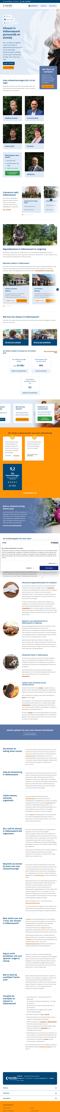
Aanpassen (29, 568)
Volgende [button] (51, 199)
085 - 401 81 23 (20, 1080)
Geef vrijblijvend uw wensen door (44, 270)
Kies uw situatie (8, 67)
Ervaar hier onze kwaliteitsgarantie (12, 525)
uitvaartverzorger (40, 875)
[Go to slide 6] (32, 214)
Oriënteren (6, 1093)
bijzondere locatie (30, 756)
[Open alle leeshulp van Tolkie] (16, 22)
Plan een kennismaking (45, 418)
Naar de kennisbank (30, 734)
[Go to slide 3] (26, 214)
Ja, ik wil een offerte (22, 419)
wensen (32, 814)
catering (43, 927)
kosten (54, 842)
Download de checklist (45, 1046)
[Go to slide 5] (30, 214)
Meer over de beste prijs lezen (50, 352)
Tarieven (5, 1088)
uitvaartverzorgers (30, 798)
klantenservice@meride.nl (32, 903)
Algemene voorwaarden (8, 1110)
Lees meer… (16, 455)
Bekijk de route (10, 300)
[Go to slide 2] (24, 214)
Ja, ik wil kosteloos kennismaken (12, 173)
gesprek (49, 803)
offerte (29, 939)
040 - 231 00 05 (26, 1)
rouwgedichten (26, 608)
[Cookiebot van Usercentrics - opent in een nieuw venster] (52, 543)
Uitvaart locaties (7, 1108)
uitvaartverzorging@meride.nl (41, 1078)
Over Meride (6, 1098)
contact (36, 1076)
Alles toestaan (49, 568)
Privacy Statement (34, 1110)
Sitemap (32, 1108)
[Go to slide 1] (22, 214)
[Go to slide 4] (28, 214)
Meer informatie (21, 300)
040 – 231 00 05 (29, 764)
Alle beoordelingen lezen (30, 492)
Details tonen (52, 563)
